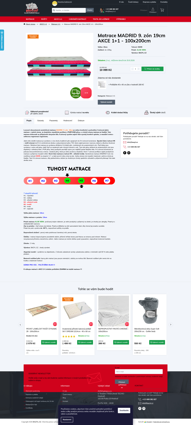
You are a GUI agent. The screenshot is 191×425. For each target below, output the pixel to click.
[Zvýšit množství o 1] (138, 69)
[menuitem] (31, 19)
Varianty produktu (106, 102)
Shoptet (149, 422)
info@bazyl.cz (132, 142)
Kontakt (65, 401)
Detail (49, 342)
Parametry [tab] (54, 121)
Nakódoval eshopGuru (161, 422)
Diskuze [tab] (81, 121)
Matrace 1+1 (110, 96)
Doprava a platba (149, 2)
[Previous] (20, 324)
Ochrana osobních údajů (34, 398)
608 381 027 (133, 147)
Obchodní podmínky (33, 391)
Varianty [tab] (40, 120)
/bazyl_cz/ (128, 152)
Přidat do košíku (153, 69)
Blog (64, 398)
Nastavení (67, 420)
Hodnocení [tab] (67, 121)
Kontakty (163, 2)
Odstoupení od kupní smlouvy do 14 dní (40, 401)
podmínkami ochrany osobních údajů (150, 376)
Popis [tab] (29, 121)
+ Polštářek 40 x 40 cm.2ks (126, 85)
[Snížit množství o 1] (132, 69)
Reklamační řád (31, 404)
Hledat (90, 10)
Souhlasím (124, 410)
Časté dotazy (133, 2)
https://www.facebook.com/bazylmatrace (124, 152)
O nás (121, 2)
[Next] (171, 324)
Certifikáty (29, 408)
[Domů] (30, 24)
